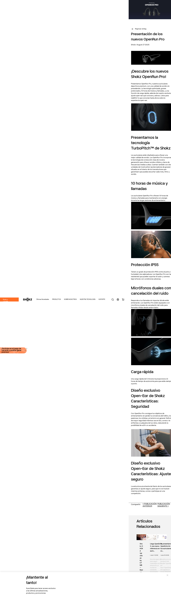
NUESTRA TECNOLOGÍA (87, 299)
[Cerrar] (48, 2)
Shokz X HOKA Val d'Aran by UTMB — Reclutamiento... (141, 561)
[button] (44, 299)
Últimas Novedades (42, 299)
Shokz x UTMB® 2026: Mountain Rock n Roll (5, 305)
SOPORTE (102, 299)
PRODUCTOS (56, 299)
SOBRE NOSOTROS (70, 299)
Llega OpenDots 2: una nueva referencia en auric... (156, 547)
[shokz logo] (27, 299)
